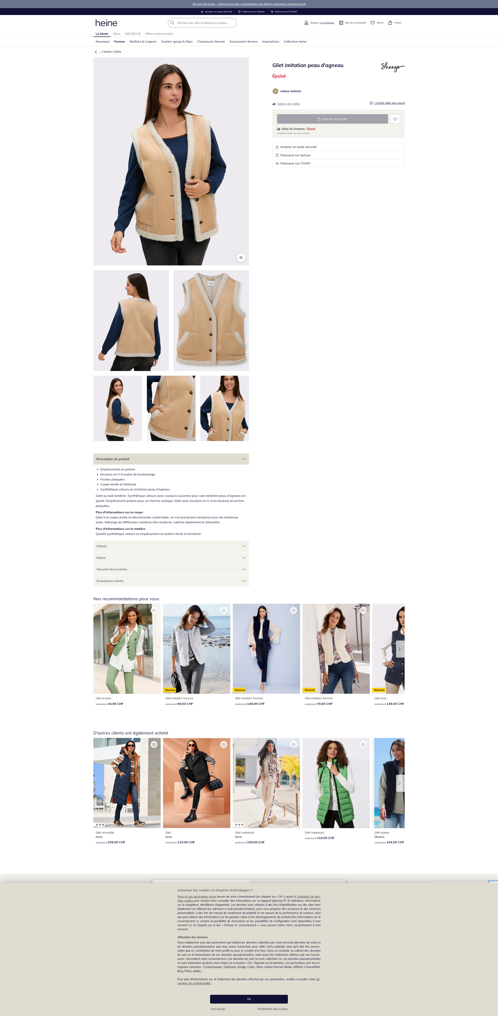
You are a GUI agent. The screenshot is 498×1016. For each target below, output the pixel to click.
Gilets (117, 51)
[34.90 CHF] (127, 649)
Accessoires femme (244, 41)
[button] (95, 51)
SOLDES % (132, 34)
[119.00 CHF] (196, 783)
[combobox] (211, 22)
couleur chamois (290, 91)
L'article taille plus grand (389, 103)
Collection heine (295, 41)
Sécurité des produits (111, 569)
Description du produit (112, 459)
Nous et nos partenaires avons (196, 896)
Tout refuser (217, 1009)
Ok (249, 999)
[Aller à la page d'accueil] (106, 23)
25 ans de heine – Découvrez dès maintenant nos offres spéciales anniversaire (248, 4)
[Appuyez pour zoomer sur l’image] (241, 257)
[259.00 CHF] (127, 783)
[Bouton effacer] (232, 22)
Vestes (107, 51)
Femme (119, 41)
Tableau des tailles (288, 103)
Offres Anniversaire (159, 34)
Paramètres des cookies (273, 1009)
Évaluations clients (110, 581)
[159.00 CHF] (266, 783)
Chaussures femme (211, 41)
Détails (101, 546)
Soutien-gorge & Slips (177, 41)
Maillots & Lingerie (143, 41)
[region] (249, 949)
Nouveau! (103, 41)
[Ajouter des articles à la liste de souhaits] (395, 119)
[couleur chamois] (275, 91)
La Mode (102, 34)
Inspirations (270, 41)
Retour (101, 558)
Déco (116, 34)
